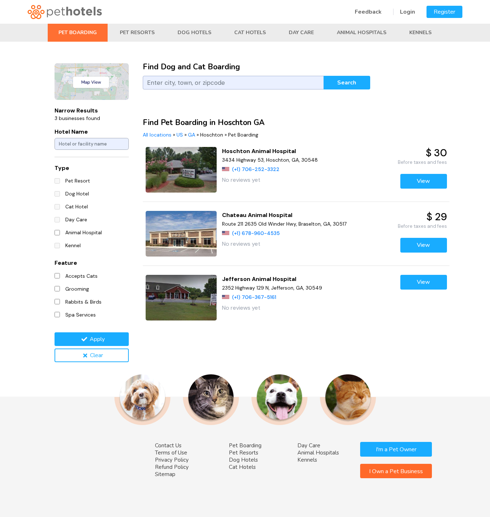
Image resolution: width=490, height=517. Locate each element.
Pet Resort (77, 180)
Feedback (368, 12)
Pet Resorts (137, 32)
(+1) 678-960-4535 (256, 233)
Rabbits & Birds (83, 302)
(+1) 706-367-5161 (254, 297)
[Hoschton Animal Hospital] (181, 170)
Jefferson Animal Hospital (259, 279)
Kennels (420, 32)
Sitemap (165, 474)
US (179, 134)
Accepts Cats (81, 276)
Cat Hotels (250, 32)
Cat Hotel (76, 206)
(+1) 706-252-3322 (255, 169)
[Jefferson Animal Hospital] (181, 297)
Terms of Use (171, 452)
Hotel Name (71, 131)
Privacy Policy (172, 459)
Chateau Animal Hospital (257, 215)
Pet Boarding (77, 32)
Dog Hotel (77, 193)
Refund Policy (172, 467)
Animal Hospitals (361, 32)
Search (346, 83)
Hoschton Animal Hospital (259, 151)
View (423, 181)
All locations (157, 134)
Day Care (301, 32)
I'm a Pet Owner (396, 449)
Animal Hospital (83, 232)
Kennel (73, 245)
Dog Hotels (194, 32)
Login (407, 12)
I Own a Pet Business (396, 471)
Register (444, 12)
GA (191, 134)
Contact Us (168, 445)
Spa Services (80, 314)
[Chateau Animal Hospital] (181, 234)
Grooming (77, 289)
